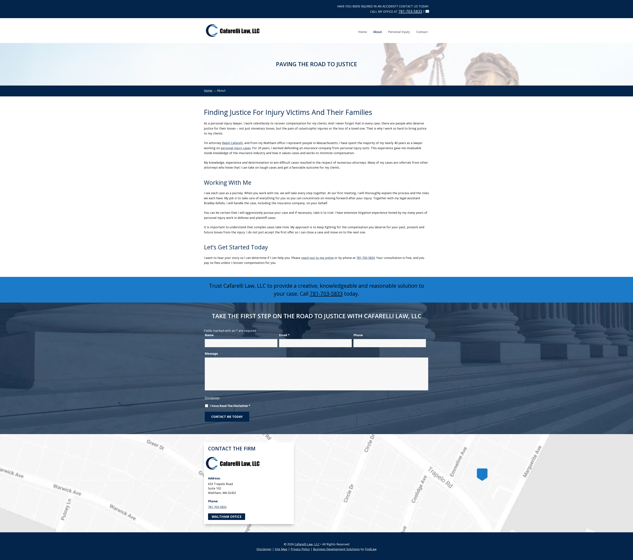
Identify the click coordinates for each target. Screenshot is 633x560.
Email (284, 335)
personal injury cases (236, 148)
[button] (629, 536)
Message (211, 353)
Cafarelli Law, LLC (307, 544)
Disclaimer (212, 398)
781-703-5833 (410, 11)
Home (362, 32)
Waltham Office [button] (226, 516)
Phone (358, 335)
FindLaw (371, 549)
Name (209, 335)
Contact (422, 32)
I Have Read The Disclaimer (230, 406)
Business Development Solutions (336, 549)
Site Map (281, 549)
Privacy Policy (300, 549)
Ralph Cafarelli (232, 143)
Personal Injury (399, 32)
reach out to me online (317, 258)
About (377, 32)
